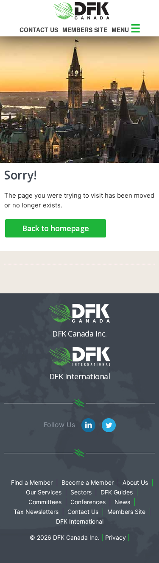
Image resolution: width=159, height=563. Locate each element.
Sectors (81, 492)
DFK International (79, 521)
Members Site (126, 511)
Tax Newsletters (36, 511)
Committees (44, 501)
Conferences (88, 501)
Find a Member (32, 482)
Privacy (115, 537)
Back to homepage (55, 228)
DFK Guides (116, 492)
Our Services (43, 492)
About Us (135, 482)
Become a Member (87, 482)
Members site (84, 29)
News (122, 501)
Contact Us (39, 29)
